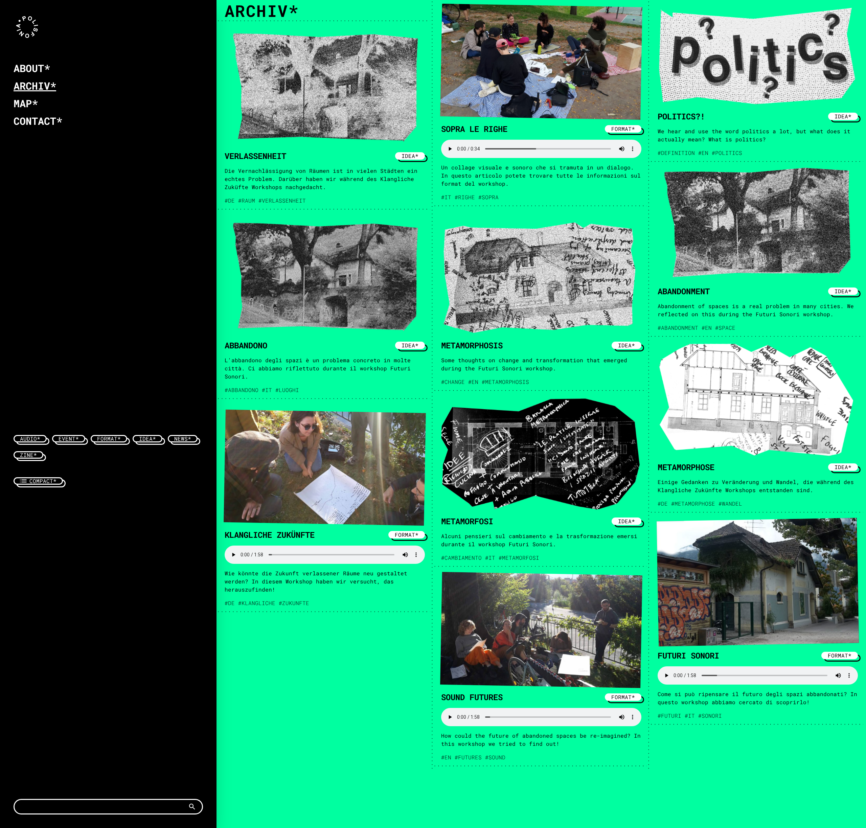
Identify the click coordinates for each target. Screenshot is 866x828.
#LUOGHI (287, 389)
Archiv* (35, 85)
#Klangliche (256, 602)
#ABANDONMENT (678, 327)
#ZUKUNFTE (294, 602)
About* (32, 68)
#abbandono (241, 389)
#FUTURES (468, 757)
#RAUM (246, 200)
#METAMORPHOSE (693, 503)
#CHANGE (453, 381)
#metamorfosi (519, 557)
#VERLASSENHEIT (282, 200)
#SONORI (710, 715)
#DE (230, 200)
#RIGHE (465, 197)
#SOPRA (488, 197)
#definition (676, 152)
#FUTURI (669, 715)
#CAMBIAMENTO (461, 557)
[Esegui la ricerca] (192, 806)
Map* (26, 103)
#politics (727, 152)
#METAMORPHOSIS (505, 381)
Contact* (38, 121)
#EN (703, 152)
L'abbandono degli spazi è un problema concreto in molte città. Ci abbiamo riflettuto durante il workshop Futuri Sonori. (318, 368)
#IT (446, 197)
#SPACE (725, 327)
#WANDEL (730, 503)
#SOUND (495, 757)
